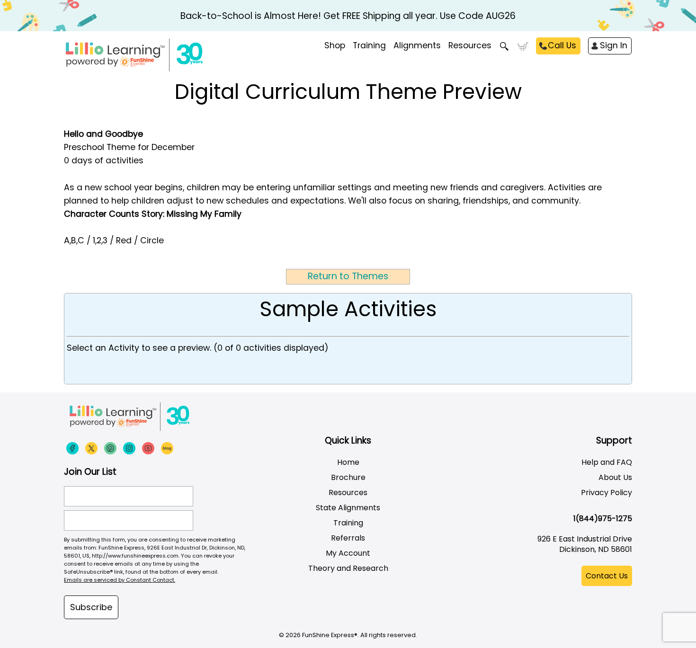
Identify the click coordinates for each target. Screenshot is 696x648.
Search (504, 46)
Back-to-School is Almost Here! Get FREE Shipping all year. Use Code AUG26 (348, 15)
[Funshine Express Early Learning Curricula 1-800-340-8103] (154, 55)
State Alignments (348, 507)
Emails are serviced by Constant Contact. (119, 580)
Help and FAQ (606, 462)
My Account (348, 553)
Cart (523, 46)
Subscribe (91, 607)
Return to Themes (348, 276)
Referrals (348, 538)
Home (348, 462)
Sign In (613, 45)
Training (348, 522)
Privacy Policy (606, 492)
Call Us (562, 45)
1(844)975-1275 (602, 518)
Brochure (348, 477)
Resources (469, 45)
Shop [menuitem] (334, 45)
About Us (615, 477)
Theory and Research (348, 568)
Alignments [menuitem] (417, 45)
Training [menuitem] (369, 45)
